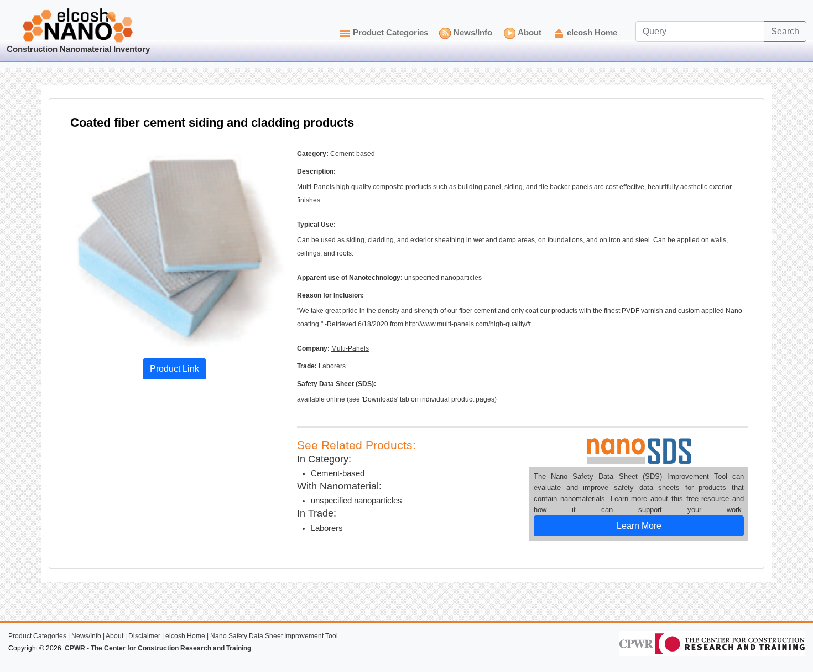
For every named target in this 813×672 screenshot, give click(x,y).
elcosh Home (592, 32)
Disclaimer (144, 636)
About (529, 32)
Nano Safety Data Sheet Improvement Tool (274, 636)
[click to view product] (174, 242)
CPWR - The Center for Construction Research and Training (158, 648)
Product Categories (390, 32)
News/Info (473, 32)
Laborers (327, 528)
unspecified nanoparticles (356, 500)
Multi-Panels (350, 348)
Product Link (174, 368)
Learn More (639, 525)
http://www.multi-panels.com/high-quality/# (468, 324)
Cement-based (337, 473)
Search (785, 31)
